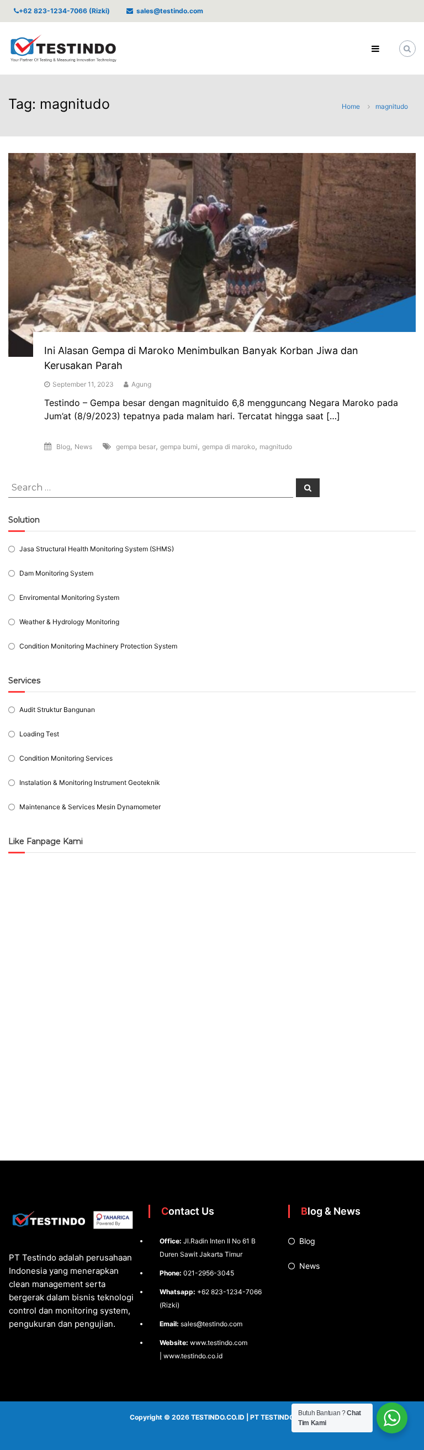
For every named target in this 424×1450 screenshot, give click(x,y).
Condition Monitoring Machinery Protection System (98, 646)
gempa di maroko (228, 446)
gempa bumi (179, 446)
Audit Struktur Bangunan (57, 709)
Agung (141, 384)
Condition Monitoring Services (66, 758)
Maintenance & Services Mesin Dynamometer (90, 807)
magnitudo (275, 446)
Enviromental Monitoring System (69, 597)
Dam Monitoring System (56, 573)
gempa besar (136, 446)
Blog (63, 446)
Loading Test (39, 734)
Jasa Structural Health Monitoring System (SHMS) (96, 549)
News (83, 446)
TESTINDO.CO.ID (218, 1417)
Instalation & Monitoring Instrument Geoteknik (89, 782)
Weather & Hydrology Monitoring (69, 622)
